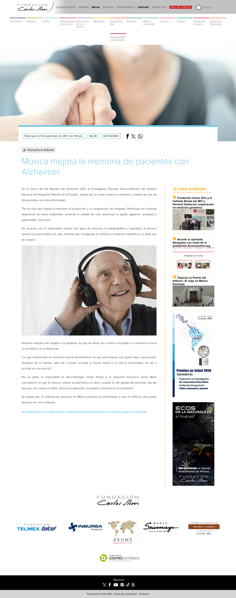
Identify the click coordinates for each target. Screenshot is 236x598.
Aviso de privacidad (125, 594)
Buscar (207, 7)
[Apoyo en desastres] (218, 16)
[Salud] (51, 16)
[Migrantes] (101, 16)
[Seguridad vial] (118, 16)
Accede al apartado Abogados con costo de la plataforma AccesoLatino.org (191, 243)
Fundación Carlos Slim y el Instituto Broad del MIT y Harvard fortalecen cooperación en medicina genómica (193, 202)
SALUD (93, 136)
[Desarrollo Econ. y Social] (85, 16)
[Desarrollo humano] (201, 16)
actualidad (111, 136)
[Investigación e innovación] (118, 31)
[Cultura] (185, 16)
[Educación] (18, 16)
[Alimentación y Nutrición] (68, 16)
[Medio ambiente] (151, 16)
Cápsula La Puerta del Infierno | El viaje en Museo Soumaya (190, 281)
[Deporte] (135, 16)
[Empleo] (34, 16)
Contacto (144, 594)
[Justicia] (168, 16)
